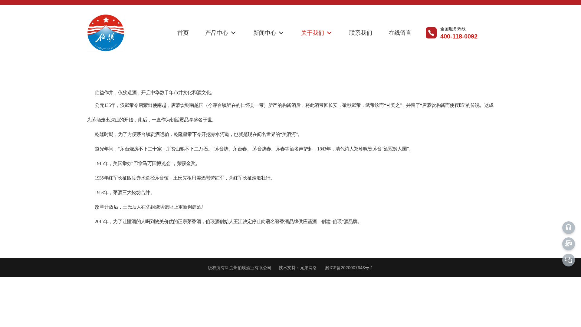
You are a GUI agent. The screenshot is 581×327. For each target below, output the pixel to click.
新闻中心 (265, 33)
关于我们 (313, 33)
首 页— (190, 72)
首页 (183, 33)
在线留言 (400, 33)
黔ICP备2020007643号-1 (349, 267)
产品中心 (217, 33)
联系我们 (360, 33)
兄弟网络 (308, 267)
